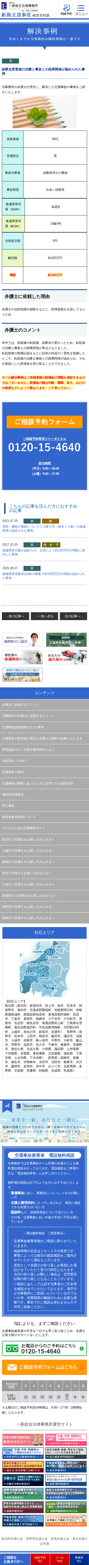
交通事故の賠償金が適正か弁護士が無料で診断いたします (42, 738)
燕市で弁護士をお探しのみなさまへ (27, 873)
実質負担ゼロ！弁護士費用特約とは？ (28, 749)
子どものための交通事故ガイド (23, 828)
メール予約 (59, 1559)
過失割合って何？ (14, 761)
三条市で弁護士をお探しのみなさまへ (28, 884)
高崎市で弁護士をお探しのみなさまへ (28, 918)
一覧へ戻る (46, 616)
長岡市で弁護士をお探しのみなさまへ (28, 862)
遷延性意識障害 (13, 794)
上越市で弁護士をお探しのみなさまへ (28, 850)
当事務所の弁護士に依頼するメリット (28, 716)
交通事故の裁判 (13, 772)
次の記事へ (72, 616)
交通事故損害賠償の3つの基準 (23, 727)
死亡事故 (8, 805)
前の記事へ (16, 616)
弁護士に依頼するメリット (20, 704)
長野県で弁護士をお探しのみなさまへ (28, 907)
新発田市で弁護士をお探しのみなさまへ (30, 895)
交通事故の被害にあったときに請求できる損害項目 (37, 783)
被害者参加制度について (19, 817)
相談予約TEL (40, 1559)
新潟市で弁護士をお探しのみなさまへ (28, 839)
